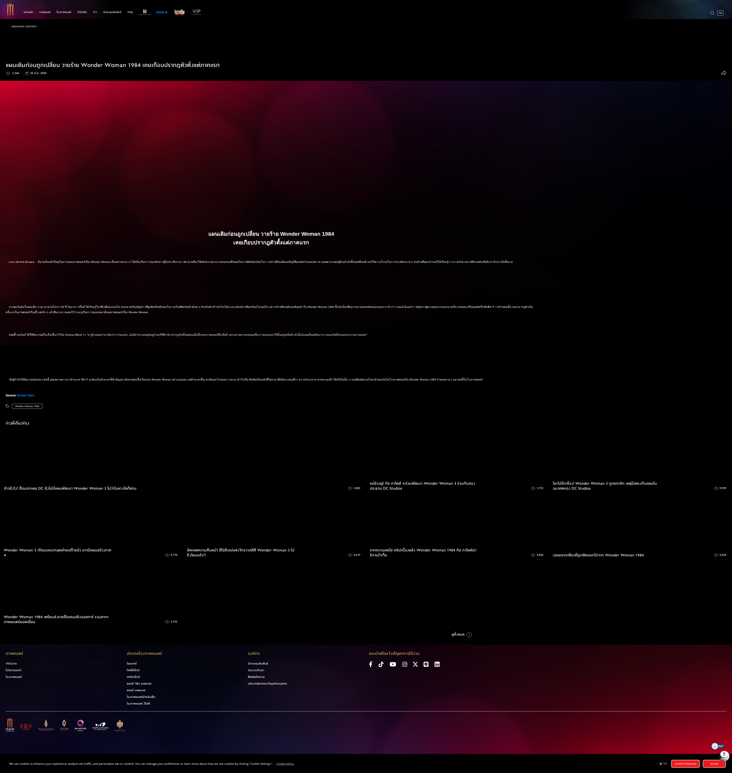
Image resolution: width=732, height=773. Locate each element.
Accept (714, 763)
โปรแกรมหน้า (14, 670)
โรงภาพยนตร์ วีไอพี (138, 703)
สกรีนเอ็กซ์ (133, 677)
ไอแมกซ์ (132, 663)
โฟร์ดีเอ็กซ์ (133, 670)
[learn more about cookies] (295, 764)
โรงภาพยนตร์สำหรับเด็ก (141, 697)
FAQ (130, 12)
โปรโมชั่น (82, 12)
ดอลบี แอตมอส (136, 690)
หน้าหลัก (28, 12)
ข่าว (95, 12)
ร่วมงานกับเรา (256, 670)
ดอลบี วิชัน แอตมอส (139, 683)
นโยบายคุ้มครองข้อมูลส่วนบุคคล (267, 683)
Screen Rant (25, 395)
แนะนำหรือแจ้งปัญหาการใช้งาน (394, 653)
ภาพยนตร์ (45, 12)
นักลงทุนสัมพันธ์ (112, 12)
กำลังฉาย (11, 663)
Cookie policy (285, 764)
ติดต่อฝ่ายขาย (256, 677)
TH (665, 764)
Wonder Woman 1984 (27, 406)
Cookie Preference (685, 763)
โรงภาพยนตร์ (64, 12)
